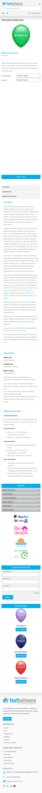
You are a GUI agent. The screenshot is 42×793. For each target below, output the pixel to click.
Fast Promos (8, 760)
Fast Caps (7, 754)
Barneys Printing (9, 763)
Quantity (4, 80)
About (6, 728)
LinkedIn (7, 786)
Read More (7, 719)
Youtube (14, 786)
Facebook (3, 786)
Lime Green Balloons (30, 280)
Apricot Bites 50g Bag (18, 330)
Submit (7, 597)
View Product (21, 629)
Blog (5, 731)
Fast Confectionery (10, 751)
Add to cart (21, 177)
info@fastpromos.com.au (14, 781)
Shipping (7, 737)
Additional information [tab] (9, 196)
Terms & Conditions (10, 742)
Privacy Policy (8, 734)
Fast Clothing (8, 757)
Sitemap (6, 740)
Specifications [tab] (6, 191)
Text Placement (6, 76)
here (24, 386)
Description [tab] (6, 187)
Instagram (10, 786)
